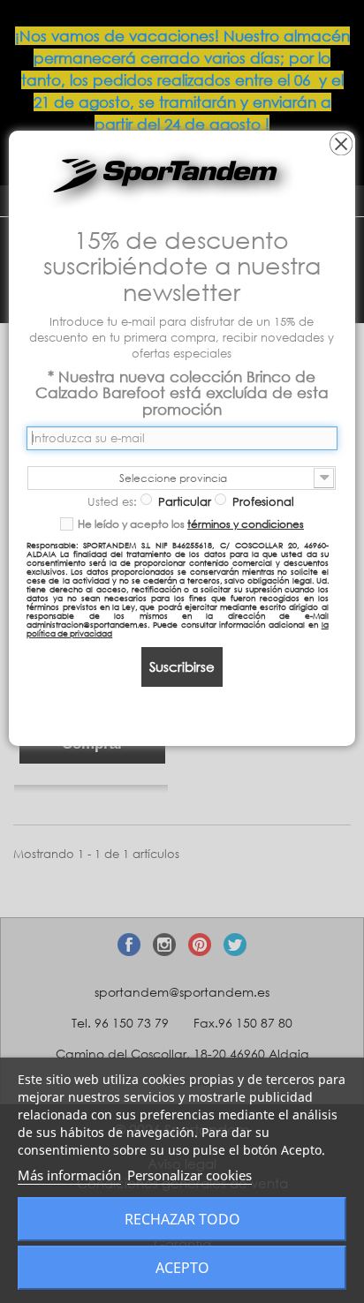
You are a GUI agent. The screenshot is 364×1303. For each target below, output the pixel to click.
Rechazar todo (182, 1219)
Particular (183, 501)
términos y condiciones (245, 524)
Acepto (182, 1267)
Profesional (261, 501)
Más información (69, 1175)
